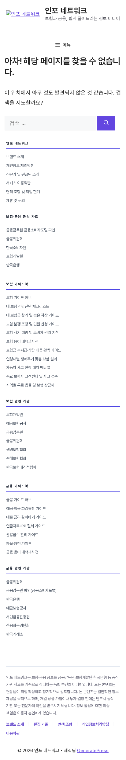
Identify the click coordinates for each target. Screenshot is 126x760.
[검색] (106, 123)
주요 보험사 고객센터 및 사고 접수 (32, 376)
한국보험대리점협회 (21, 467)
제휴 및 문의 (15, 200)
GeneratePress (93, 750)
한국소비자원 (16, 247)
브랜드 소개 (15, 156)
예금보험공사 (16, 423)
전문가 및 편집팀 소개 (22, 174)
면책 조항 (65, 724)
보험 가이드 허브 (18, 297)
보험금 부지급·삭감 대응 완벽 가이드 (33, 350)
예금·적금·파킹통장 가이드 (26, 508)
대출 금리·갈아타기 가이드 (26, 517)
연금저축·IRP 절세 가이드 (25, 526)
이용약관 (13, 733)
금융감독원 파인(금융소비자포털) (31, 590)
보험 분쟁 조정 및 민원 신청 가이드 (32, 324)
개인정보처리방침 (95, 724)
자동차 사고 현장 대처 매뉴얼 (28, 367)
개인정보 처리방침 (20, 165)
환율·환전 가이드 (18, 543)
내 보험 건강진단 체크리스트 (27, 306)
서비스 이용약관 (18, 183)
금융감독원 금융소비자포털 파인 (30, 230)
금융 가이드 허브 (18, 500)
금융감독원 (14, 432)
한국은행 (13, 265)
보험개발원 (14, 256)
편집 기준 (41, 724)
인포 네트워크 (66, 10)
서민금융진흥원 (18, 617)
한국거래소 (14, 634)
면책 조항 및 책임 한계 (23, 191)
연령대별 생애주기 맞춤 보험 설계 (31, 359)
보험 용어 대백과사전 (22, 341)
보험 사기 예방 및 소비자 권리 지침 (32, 332)
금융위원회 (14, 239)
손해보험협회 (16, 458)
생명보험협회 (16, 449)
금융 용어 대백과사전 (22, 552)
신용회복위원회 (18, 625)
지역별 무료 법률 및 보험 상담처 (30, 385)
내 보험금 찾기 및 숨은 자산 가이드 (32, 315)
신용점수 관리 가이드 (22, 535)
